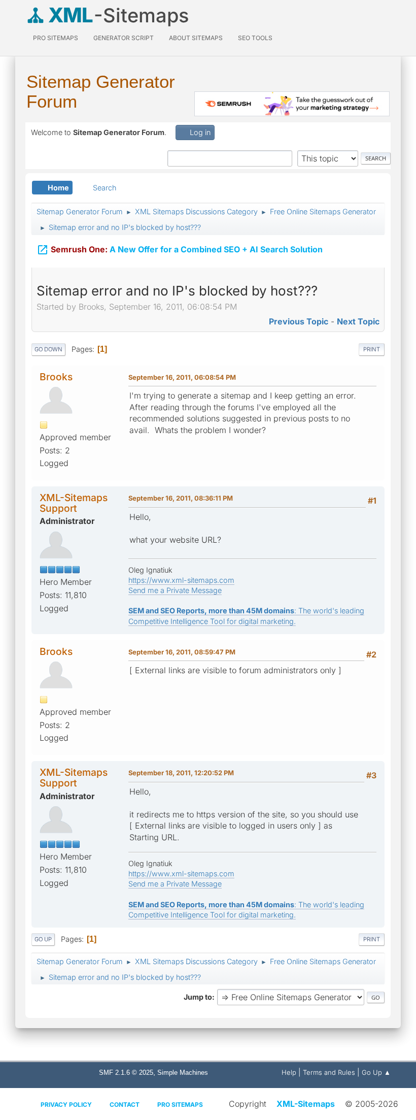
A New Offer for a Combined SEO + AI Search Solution (180, 250)
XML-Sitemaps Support (74, 502)
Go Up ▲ (376, 1072)
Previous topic (298, 321)
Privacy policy (66, 1104)
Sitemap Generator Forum (100, 91)
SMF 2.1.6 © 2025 (126, 1072)
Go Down (48, 349)
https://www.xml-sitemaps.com (181, 580)
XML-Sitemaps (305, 1104)
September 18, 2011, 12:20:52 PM (181, 773)
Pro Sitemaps (180, 1104)
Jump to (198, 997)
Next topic (358, 321)
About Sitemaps (196, 38)
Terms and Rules (329, 1072)
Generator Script (123, 38)
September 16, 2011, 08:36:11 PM (180, 498)
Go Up (43, 939)
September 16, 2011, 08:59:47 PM (181, 652)
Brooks (56, 377)
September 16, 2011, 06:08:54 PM (182, 377)
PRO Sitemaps (55, 38)
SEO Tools (255, 38)
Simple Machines (182, 1072)
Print (371, 349)
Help (289, 1072)
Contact (125, 1104)
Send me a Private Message (175, 590)
